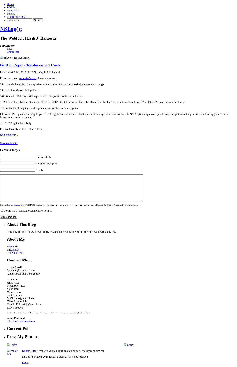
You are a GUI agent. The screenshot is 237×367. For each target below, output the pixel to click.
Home (10, 4)
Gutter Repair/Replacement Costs (30, 65)
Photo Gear (13, 10)
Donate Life (28, 350)
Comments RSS (9, 143)
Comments (13, 51)
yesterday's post (27, 78)
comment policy (19, 205)
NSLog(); (11, 29)
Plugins (11, 13)
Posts (10, 48)
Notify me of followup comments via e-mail (28, 210)
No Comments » (9, 134)
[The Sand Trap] (12, 344)
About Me (12, 246)
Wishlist (11, 7)
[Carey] (129, 344)
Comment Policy (16, 16)
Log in (25, 362)
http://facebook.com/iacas (21, 321)
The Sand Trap (15, 252)
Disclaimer (13, 249)
